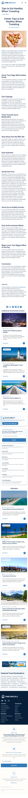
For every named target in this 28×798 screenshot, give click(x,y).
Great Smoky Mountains (6, 676)
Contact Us (13, 782)
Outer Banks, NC (4, 687)
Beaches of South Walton (12, 678)
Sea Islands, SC (15, 683)
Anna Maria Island (5, 680)
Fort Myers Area (23, 683)
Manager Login (4, 719)
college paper (22, 287)
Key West (14, 685)
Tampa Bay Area (21, 681)
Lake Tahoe (3, 678)
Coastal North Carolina (15, 680)
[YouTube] (2, 700)
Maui (22, 680)
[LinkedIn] (5, 700)
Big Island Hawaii (22, 687)
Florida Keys (3, 681)
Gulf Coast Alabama (12, 681)
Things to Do (4, 709)
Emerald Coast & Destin (18, 676)
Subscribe (14, 765)
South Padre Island (13, 687)
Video (16, 707)
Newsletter (3, 711)
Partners (3, 721)
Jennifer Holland (14, 27)
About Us (17, 706)
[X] (8, 700)
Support (17, 719)
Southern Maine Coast (6, 685)
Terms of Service (19, 717)
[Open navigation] (25, 2)
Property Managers (5, 707)
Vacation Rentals (4, 706)
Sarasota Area (23, 678)
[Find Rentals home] (8, 3)
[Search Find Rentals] (22, 2)
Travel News (5, 14)
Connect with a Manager (10, 423)
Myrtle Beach (20, 685)
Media (16, 709)
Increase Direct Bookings (6, 716)
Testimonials (4, 717)
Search (14, 440)
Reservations (18, 716)
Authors (16, 711)
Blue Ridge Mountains (6, 683)
